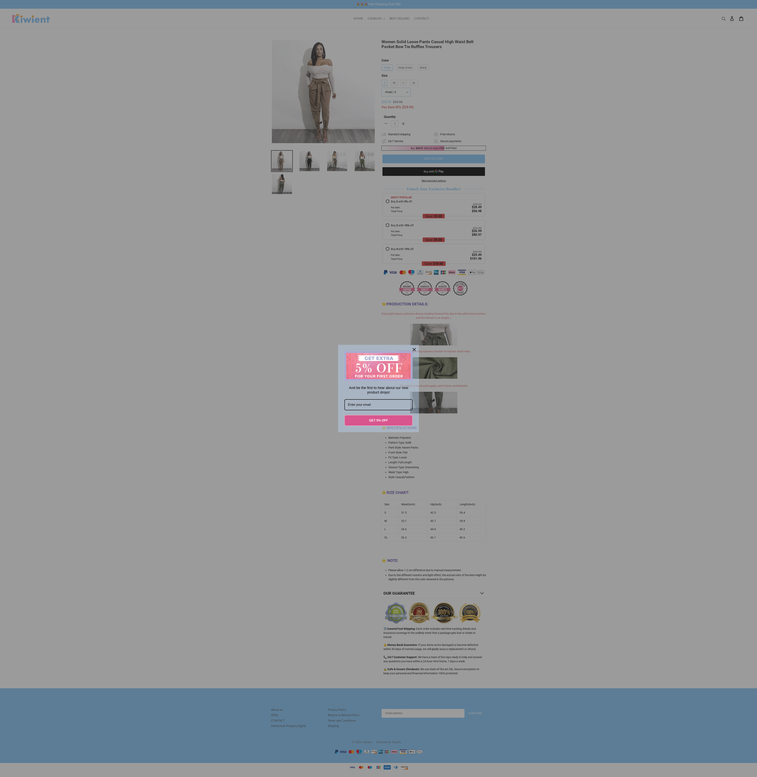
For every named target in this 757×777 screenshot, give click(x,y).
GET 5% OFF (378, 420)
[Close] (414, 349)
